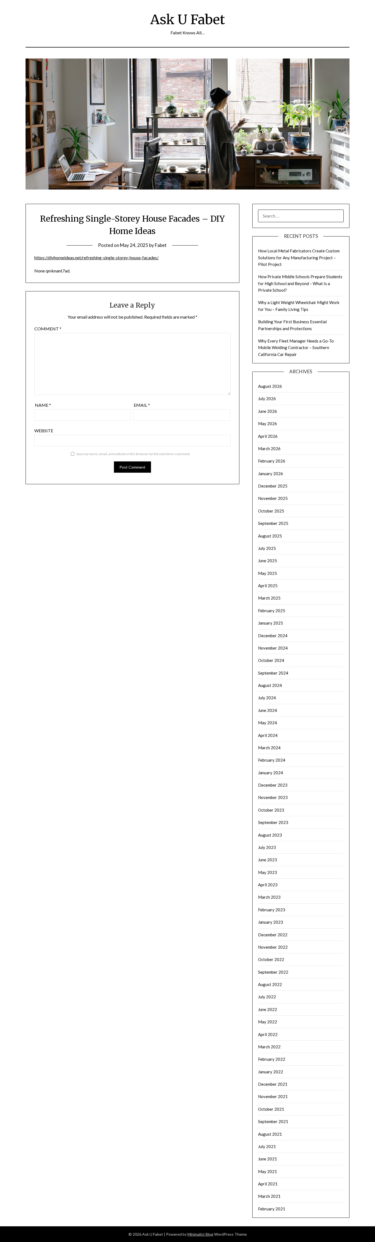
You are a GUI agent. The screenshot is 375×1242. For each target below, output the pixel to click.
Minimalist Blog (200, 1234)
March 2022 (269, 1046)
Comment (47, 328)
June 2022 (267, 1009)
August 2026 (270, 386)
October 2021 (271, 1109)
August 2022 (270, 984)
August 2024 (270, 685)
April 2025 (268, 585)
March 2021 (269, 1196)
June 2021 (267, 1158)
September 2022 (273, 972)
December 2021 (272, 1084)
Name (43, 405)
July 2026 (267, 398)
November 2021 (273, 1096)
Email (142, 405)
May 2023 (267, 872)
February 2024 (271, 760)
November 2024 (273, 647)
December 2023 (272, 784)
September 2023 (273, 822)
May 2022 (267, 1021)
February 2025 (271, 610)
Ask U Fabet (187, 19)
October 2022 (271, 959)
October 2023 (271, 809)
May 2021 (267, 1171)
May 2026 (267, 423)
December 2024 (272, 635)
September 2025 (273, 523)
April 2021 (268, 1183)
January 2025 (270, 622)
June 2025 (267, 560)
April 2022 (268, 1034)
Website (43, 430)
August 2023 (270, 834)
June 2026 (267, 411)
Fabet (161, 245)
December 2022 (272, 934)
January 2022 (270, 1071)
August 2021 (270, 1134)
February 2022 (271, 1059)
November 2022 (273, 947)
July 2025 (267, 548)
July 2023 (267, 847)
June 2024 (267, 710)
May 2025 (267, 573)
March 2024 (269, 747)
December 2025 (272, 485)
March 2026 (269, 448)
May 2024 (267, 722)
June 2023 (267, 859)
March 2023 (269, 897)
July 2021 (267, 1146)
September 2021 (273, 1121)
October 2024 (271, 660)
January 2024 (270, 772)
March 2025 (269, 597)
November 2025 (273, 498)
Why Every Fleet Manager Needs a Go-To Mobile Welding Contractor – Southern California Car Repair (296, 347)
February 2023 (271, 909)
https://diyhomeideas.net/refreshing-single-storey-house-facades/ (96, 257)
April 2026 (268, 436)
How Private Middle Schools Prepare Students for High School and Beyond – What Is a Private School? (300, 283)
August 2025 (270, 535)
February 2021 (271, 1208)
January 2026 (270, 473)
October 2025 (271, 510)
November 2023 (273, 797)
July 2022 (267, 996)
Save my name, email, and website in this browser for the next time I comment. (133, 454)
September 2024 (273, 672)
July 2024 (267, 697)
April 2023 (268, 884)
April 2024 (268, 735)
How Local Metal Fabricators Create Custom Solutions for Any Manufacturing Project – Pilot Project (299, 257)
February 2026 (271, 460)
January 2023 (270, 922)
